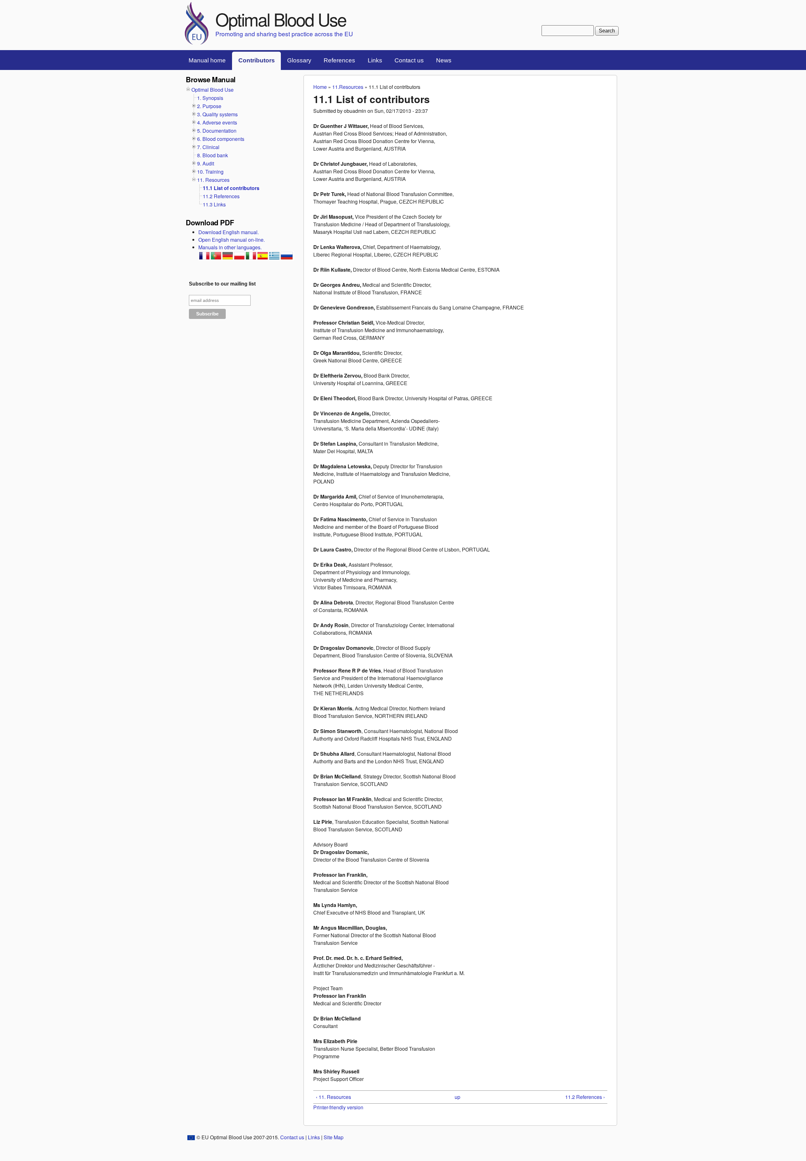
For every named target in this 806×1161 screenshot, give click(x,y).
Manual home (207, 60)
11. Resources (213, 179)
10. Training (210, 171)
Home (320, 86)
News (443, 60)
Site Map (333, 1137)
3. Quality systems (217, 114)
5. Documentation (216, 130)
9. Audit (205, 163)
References (339, 60)
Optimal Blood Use (280, 19)
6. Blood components (220, 138)
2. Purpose (209, 106)
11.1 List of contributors (231, 188)
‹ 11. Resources (333, 1096)
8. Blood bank (212, 155)
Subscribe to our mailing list (222, 283)
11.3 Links (214, 204)
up (457, 1096)
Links (375, 60)
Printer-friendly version (338, 1107)
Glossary (299, 60)
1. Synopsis (210, 97)
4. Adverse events (217, 122)
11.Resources (347, 86)
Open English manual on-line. (231, 239)
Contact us (409, 60)
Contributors (256, 60)
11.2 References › (585, 1096)
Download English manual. (228, 232)
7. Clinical (208, 147)
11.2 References (221, 196)
